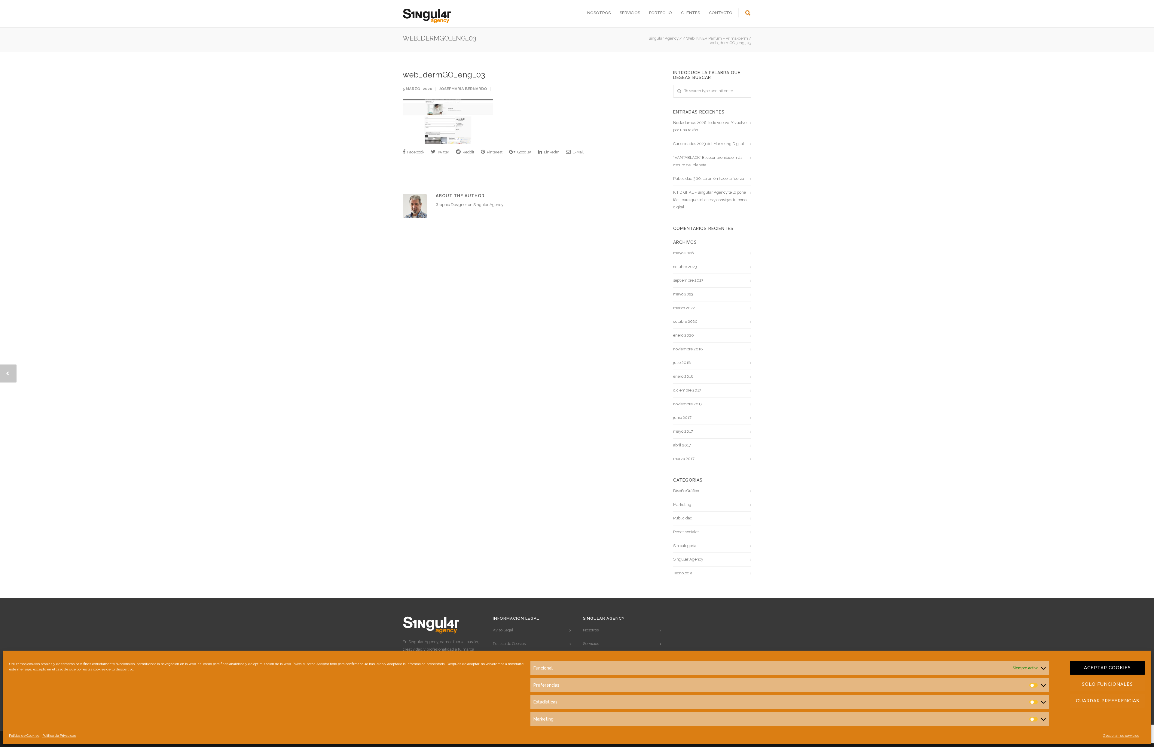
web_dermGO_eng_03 (444, 74)
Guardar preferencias (1107, 700)
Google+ (523, 152)
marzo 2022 (684, 308)
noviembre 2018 (688, 349)
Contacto (720, 13)
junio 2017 (682, 417)
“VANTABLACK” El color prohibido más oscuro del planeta (707, 161)
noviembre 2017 (687, 404)
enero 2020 (683, 335)
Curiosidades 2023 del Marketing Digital (708, 143)
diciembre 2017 (687, 390)
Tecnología (682, 573)
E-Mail (578, 152)
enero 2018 (683, 376)
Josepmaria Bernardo (463, 88)
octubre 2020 (685, 321)
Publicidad (682, 518)
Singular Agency (688, 559)
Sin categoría (684, 545)
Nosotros (599, 13)
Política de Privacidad (59, 735)
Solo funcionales (1107, 684)
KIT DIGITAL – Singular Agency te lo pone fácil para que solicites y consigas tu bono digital (709, 199)
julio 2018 (682, 362)
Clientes (690, 13)
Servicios (630, 13)
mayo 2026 (683, 253)
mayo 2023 (683, 294)
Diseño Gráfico (686, 490)
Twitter (442, 152)
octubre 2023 (685, 267)
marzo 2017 (684, 458)
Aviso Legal (503, 630)
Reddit (468, 152)
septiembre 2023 (688, 280)
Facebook (415, 152)
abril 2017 (682, 445)
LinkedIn (551, 152)
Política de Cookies (24, 735)
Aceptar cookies (1107, 667)
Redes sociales (686, 532)
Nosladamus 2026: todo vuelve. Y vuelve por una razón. (709, 126)
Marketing (682, 504)
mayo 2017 (683, 431)
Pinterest (494, 152)
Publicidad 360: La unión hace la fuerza (708, 178)
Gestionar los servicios (1121, 735)
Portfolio (660, 13)
